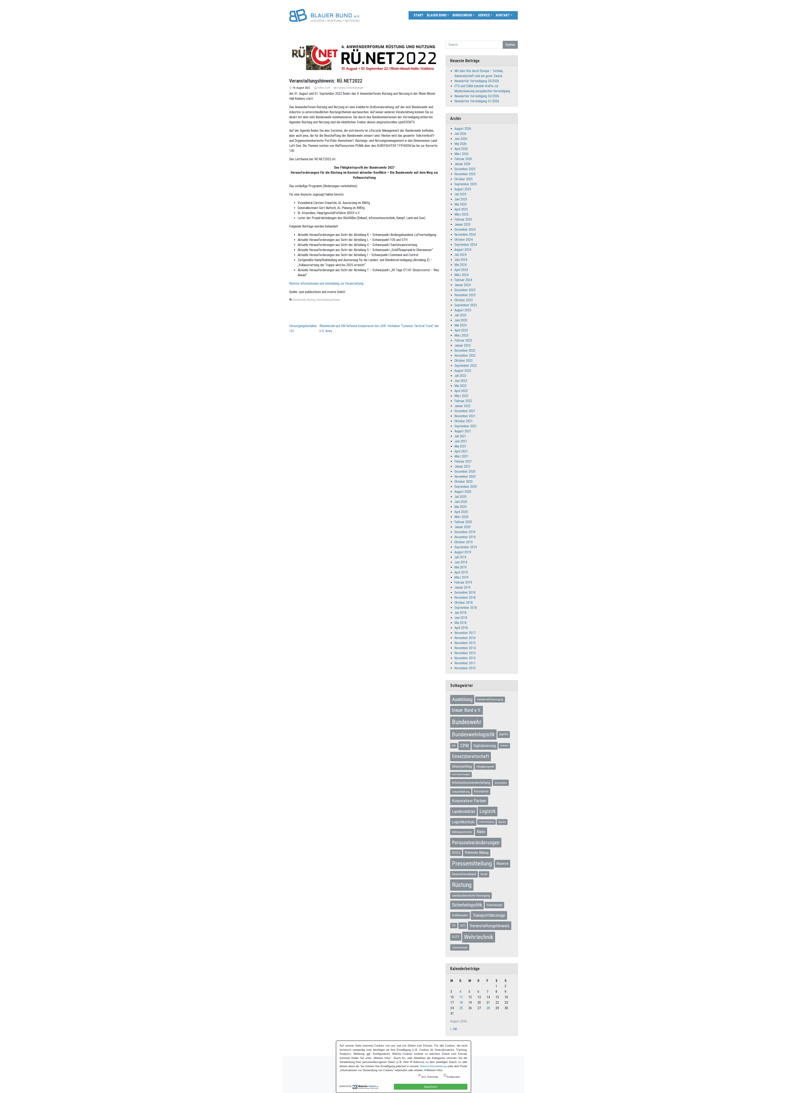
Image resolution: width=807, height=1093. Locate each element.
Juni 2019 (460, 562)
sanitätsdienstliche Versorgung (471, 895)
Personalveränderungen (476, 843)
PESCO (456, 852)
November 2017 (465, 633)
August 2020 (462, 492)
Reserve (502, 863)
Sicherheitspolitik (467, 905)
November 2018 (465, 598)
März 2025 (461, 214)
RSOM (484, 874)
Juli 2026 (460, 134)
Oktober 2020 (463, 482)
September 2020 (465, 487)
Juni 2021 (460, 441)
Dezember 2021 (464, 411)
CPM (464, 745)
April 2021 (461, 451)
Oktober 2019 (463, 542)
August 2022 (462, 371)
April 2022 (461, 391)
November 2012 (465, 658)
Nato (481, 831)
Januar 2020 (462, 527)
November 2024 (465, 235)
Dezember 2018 (464, 593)
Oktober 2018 (463, 603)
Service (484, 15)
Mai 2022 (460, 386)
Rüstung (311, 299)
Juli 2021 (460, 436)
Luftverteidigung (486, 822)
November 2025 (465, 174)
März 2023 (461, 335)
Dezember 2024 (464, 229)
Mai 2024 (460, 265)
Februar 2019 (463, 582)
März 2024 (461, 275)
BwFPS (503, 734)
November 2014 (465, 648)
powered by (346, 1086)
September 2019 (465, 547)
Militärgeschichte (462, 832)
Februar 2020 (463, 522)
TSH (454, 925)
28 (488, 1008)
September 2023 (465, 305)
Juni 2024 (460, 260)
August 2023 (462, 310)
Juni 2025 (460, 199)
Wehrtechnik (478, 937)
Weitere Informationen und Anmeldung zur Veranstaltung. (326, 283)
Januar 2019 (462, 587)
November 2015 (465, 643)
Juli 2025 (460, 194)
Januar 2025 (462, 224)
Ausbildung (462, 699)
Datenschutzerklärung (433, 1066)
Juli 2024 (460, 255)
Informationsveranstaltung (471, 782)
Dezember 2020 (464, 472)
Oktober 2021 (463, 421)
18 (461, 1003)
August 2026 (462, 129)
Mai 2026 (460, 144)
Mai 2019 (460, 567)
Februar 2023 (463, 340)
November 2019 (465, 537)
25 (461, 1008)
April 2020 (461, 512)
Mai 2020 (460, 507)
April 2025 (461, 209)
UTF (462, 925)
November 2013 (465, 653)
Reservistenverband (464, 874)
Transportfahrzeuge (489, 915)
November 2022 (465, 356)
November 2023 (465, 295)
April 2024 (461, 270)
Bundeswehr (462, 15)
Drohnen (504, 745)
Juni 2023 (460, 320)
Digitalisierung (484, 745)
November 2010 (465, 668)
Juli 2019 (460, 557)
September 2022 (465, 366)
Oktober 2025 (463, 179)
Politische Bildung (476, 853)
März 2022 (461, 396)
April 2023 (461, 330)
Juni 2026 (460, 139)
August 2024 (462, 250)
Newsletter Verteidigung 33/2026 (476, 81)
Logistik (488, 811)
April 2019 (461, 572)
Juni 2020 (460, 502)
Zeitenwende (459, 947)
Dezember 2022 (464, 350)
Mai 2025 (460, 204)
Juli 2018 (460, 613)
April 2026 (461, 149)
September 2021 (465, 426)
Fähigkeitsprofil (485, 766)
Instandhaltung (460, 791)
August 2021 (462, 431)
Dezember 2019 (464, 532)
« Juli (453, 1029)
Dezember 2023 (464, 290)
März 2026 (461, 154)
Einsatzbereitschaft (470, 756)
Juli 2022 (460, 376)
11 (461, 997)
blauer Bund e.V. (466, 710)
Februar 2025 (463, 219)
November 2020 (465, 477)
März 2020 (461, 517)
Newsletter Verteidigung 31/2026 (476, 101)
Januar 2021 (462, 466)
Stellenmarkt (460, 915)
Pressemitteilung (472, 863)
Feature (341, 87)
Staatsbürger (494, 905)
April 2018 (461, 628)
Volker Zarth (323, 87)
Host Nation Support (461, 774)
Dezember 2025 (464, 169)
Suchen (510, 45)
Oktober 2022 (463, 361)
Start (418, 15)
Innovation (501, 782)
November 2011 (465, 663)
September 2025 (465, 184)
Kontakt (503, 15)
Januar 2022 (462, 406)
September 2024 (465, 245)
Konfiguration (453, 1077)
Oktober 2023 (463, 300)
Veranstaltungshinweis (328, 299)
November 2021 (465, 416)
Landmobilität (463, 811)
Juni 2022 (460, 381)
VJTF (455, 937)
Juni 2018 (460, 618)
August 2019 (462, 552)
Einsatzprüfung (462, 766)
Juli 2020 (460, 497)
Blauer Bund (437, 15)
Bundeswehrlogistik (473, 734)
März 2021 (461, 456)
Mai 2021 (460, 446)
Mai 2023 (460, 325)
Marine (502, 822)
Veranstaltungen (354, 87)
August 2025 (462, 189)
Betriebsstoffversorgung (490, 699)
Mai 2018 (460, 623)
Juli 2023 (460, 315)
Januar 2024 (462, 285)
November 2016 (465, 638)
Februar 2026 (463, 159)
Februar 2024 (463, 280)
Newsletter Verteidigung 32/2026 (476, 96)
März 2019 (461, 577)
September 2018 (465, 608)
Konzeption (481, 791)
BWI (454, 745)
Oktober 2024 (463, 240)
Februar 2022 (463, 401)
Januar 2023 (462, 345)
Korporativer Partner (469, 800)
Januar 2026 (462, 164)
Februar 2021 (463, 461)
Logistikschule (463, 822)
